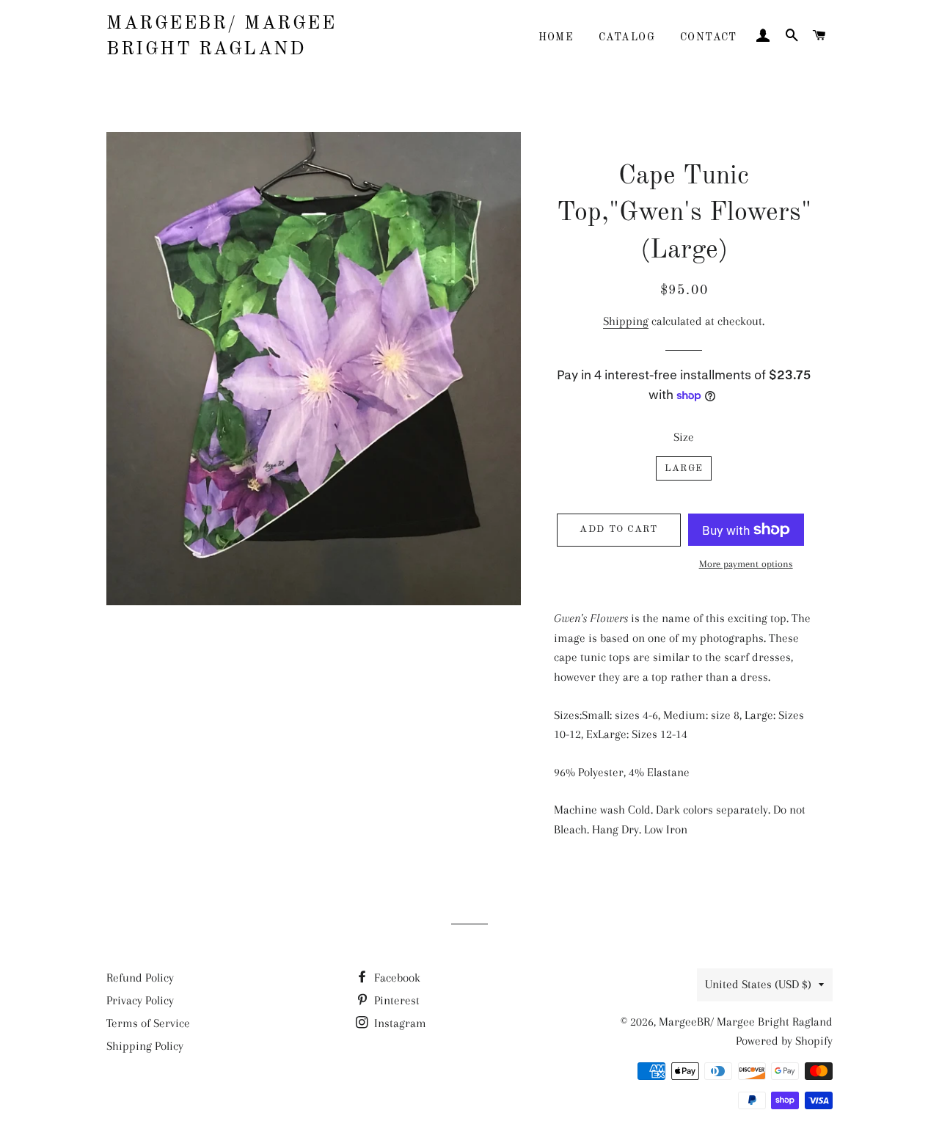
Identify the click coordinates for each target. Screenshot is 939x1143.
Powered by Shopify (784, 1041)
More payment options (746, 563)
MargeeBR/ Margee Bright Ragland (221, 37)
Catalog (627, 37)
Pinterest (395, 1000)
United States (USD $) (758, 984)
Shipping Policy (144, 1046)
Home (556, 37)
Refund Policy (140, 978)
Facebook (395, 978)
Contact (708, 37)
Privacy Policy (140, 1000)
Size (683, 437)
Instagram (398, 1023)
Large (684, 468)
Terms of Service (148, 1023)
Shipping (625, 321)
